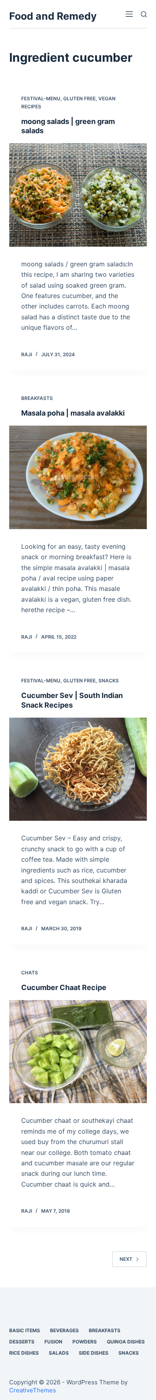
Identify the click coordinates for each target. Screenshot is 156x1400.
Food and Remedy (53, 16)
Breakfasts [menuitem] (104, 1330)
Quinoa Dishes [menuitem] (126, 1342)
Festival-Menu (40, 98)
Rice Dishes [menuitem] (24, 1353)
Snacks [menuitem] (128, 1353)
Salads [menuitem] (59, 1353)
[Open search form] (144, 14)
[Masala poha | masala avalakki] (77, 477)
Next (126, 1259)
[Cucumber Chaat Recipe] (77, 1051)
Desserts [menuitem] (21, 1342)
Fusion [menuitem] (53, 1342)
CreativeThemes (32, 1390)
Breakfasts (37, 398)
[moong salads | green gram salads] (77, 194)
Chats (29, 973)
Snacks (108, 681)
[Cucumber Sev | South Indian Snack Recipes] (77, 769)
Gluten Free (79, 98)
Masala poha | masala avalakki (73, 413)
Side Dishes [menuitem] (93, 1353)
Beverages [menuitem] (64, 1330)
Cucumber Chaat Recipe (63, 987)
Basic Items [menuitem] (24, 1330)
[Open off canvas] (129, 14)
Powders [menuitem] (84, 1342)
